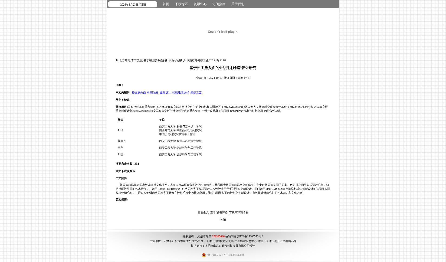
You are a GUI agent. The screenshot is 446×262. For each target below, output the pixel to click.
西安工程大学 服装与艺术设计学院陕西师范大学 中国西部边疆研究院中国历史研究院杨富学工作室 (180, 130)
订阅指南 (219, 4)
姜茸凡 (122, 141)
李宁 (120, 147)
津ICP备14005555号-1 (250, 236)
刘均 (120, 130)
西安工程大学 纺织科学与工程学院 (180, 147)
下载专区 (181, 4)
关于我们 (237, 4)
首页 (166, 4)
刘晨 (120, 154)
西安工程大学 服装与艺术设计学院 (180, 141)
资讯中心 (200, 4)
